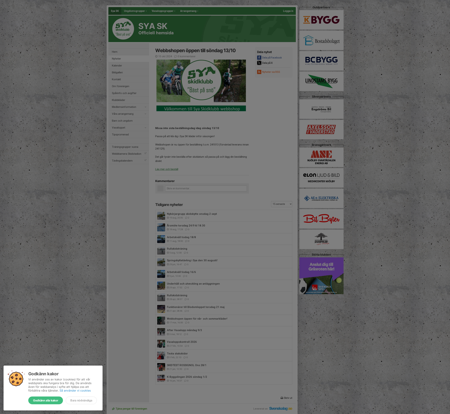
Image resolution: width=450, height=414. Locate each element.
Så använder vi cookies (75, 390)
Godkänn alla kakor (45, 400)
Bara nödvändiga (81, 400)
